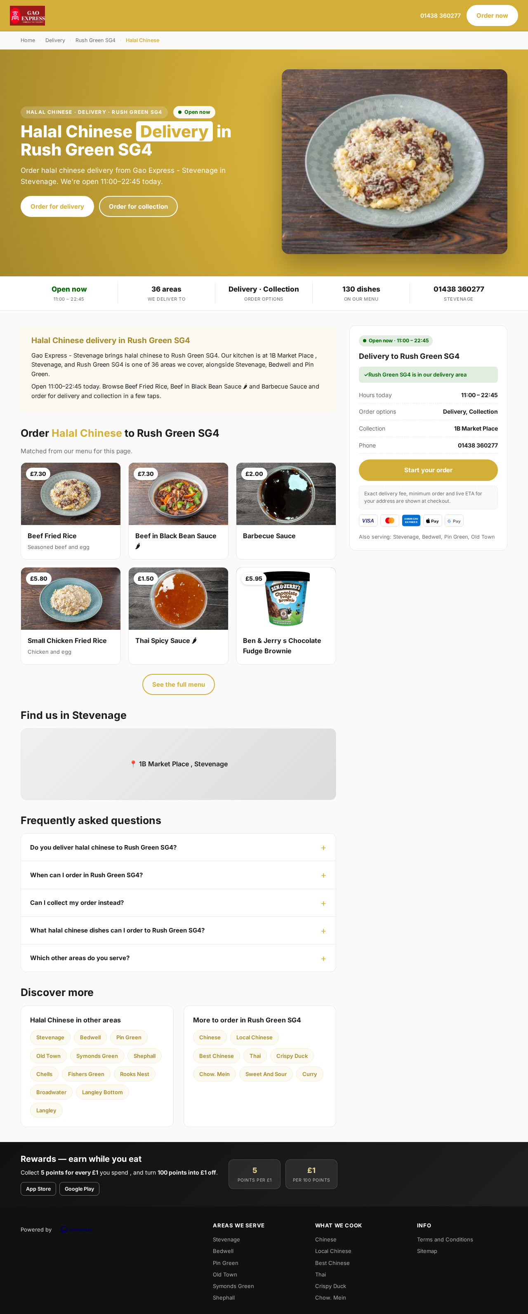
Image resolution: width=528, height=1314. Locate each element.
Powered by (36, 1229)
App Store (38, 1189)
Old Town (48, 1056)
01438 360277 (440, 15)
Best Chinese (216, 1056)
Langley (46, 1110)
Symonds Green (97, 1056)
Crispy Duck (292, 1056)
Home (28, 40)
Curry (309, 1074)
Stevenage (50, 1037)
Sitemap (427, 1251)
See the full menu (178, 684)
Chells (44, 1074)
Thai (255, 1056)
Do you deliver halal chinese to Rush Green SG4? (103, 847)
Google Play (79, 1189)
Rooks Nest (134, 1074)
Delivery (55, 40)
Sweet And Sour (266, 1074)
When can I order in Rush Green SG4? (86, 875)
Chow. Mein (214, 1074)
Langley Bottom (102, 1092)
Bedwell (90, 1037)
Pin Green (128, 1037)
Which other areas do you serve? (80, 958)
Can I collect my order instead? (77, 903)
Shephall (145, 1056)
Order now (492, 15)
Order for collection (138, 206)
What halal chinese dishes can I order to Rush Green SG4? (117, 930)
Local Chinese (254, 1037)
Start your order (428, 470)
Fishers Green (86, 1074)
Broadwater (51, 1092)
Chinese (210, 1037)
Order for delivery (57, 206)
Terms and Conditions (445, 1239)
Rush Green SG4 (95, 40)
